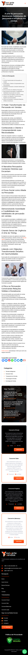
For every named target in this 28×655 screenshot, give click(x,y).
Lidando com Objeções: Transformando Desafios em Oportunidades (12, 97)
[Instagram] (9, 360)
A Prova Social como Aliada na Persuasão (12, 90)
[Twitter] (15, 360)
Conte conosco (5, 351)
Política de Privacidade (14, 635)
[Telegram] (18, 360)
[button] (24, 651)
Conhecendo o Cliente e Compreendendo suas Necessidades (13, 84)
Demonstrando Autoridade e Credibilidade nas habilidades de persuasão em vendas (13, 92)
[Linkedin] (21, 360)
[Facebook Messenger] (6, 360)
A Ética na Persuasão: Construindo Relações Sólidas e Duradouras (13, 100)
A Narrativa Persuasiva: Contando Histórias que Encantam (13, 87)
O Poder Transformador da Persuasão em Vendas (12, 81)
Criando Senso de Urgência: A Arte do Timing (13, 94)
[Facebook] (3, 360)
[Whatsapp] (12, 360)
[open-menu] (25, 3)
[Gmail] (24, 360)
